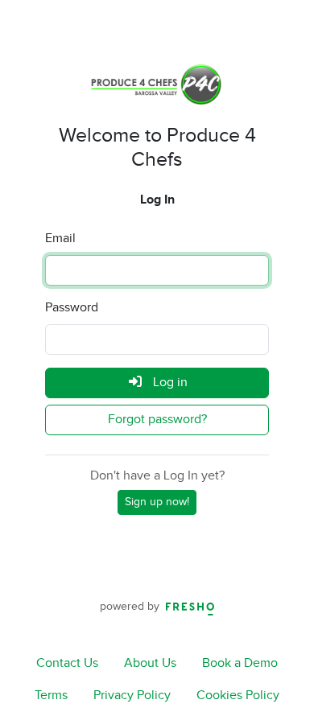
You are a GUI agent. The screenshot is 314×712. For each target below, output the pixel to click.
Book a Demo (240, 663)
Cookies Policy (237, 695)
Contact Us (67, 663)
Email (60, 238)
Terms (51, 695)
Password (71, 307)
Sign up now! (157, 502)
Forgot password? (157, 419)
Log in (169, 382)
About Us (150, 663)
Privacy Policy (132, 695)
